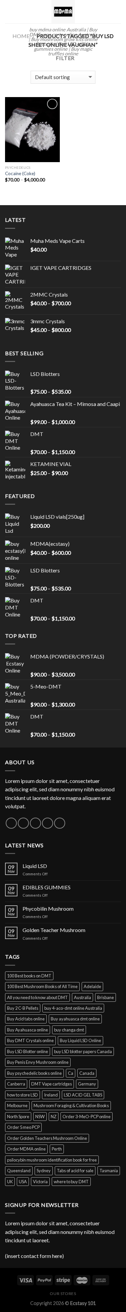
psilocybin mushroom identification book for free (52, 1160)
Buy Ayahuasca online (27, 1029)
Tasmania (108, 1170)
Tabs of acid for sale (75, 1170)
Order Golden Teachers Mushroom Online (47, 1138)
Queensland (19, 1170)
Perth (57, 1149)
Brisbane (105, 997)
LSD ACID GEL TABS (83, 1095)
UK (10, 1181)
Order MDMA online (26, 1149)
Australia (82, 997)
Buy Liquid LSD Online (80, 1040)
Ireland (51, 1095)
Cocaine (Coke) (20, 173)
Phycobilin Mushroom (48, 908)
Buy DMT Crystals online (30, 1040)
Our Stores (63, 1293)
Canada (86, 1073)
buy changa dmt (69, 1029)
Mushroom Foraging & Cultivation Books (71, 1105)
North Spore (18, 1116)
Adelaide (92, 986)
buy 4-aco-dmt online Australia (73, 1008)
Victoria (40, 1181)
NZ (53, 1116)
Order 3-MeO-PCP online (86, 1116)
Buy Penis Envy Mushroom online (38, 1062)
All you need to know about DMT (37, 997)
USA (23, 1181)
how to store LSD (22, 1095)
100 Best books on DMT (29, 975)
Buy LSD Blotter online (27, 1051)
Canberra (16, 1083)
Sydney (44, 1170)
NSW (40, 1116)
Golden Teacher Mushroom (54, 930)
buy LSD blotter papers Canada (83, 1051)
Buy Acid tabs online (26, 1018)
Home (21, 36)
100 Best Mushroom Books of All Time (42, 986)
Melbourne (17, 1105)
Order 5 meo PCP (23, 1127)
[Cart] (117, 11)
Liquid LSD (35, 866)
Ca (70, 1073)
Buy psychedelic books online (34, 1073)
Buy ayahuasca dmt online (75, 1018)
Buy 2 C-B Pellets (22, 1008)
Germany (87, 1083)
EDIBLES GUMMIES (47, 887)
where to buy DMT (71, 1181)
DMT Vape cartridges (51, 1083)
